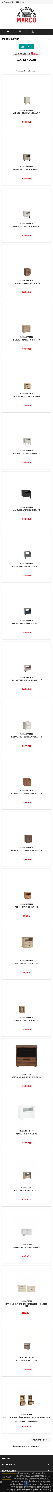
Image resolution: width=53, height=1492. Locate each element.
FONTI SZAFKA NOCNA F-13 (26, 907)
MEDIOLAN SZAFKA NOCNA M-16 (26, 396)
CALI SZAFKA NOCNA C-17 (26, 963)
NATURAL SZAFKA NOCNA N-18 (26, 340)
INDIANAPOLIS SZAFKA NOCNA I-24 (26, 737)
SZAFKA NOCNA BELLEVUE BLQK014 (27, 1077)
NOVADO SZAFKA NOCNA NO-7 (26, 170)
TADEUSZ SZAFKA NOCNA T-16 (26, 283)
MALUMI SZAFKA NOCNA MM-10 (26, 453)
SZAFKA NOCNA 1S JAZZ (26, 1360)
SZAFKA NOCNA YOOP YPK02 (26, 1190)
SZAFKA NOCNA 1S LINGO (26, 1134)
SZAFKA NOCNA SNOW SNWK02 (26, 1247)
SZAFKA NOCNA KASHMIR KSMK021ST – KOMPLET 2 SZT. (27, 1305)
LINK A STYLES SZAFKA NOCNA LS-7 (26, 567)
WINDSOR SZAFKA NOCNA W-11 (26, 113)
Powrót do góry (41, 1440)
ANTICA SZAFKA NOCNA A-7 (26, 1020)
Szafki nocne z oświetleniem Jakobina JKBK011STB (26, 1417)
